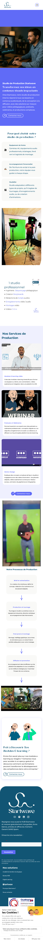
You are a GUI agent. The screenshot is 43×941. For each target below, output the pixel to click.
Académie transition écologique (12, 872)
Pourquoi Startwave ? (9, 888)
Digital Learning (7, 879)
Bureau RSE (6, 875)
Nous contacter (7, 892)
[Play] (21, 533)
